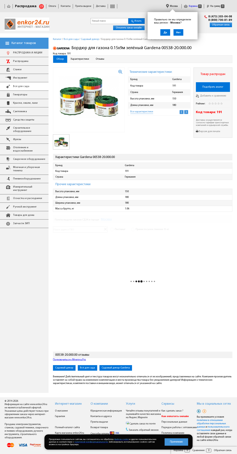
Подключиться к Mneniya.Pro (69, 359)
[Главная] (8, 6)
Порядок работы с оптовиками (179, 427)
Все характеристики (141, 111)
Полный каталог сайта (67, 427)
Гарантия (60, 416)
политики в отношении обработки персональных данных (211, 423)
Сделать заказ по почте (142, 423)
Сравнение (198, 450)
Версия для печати (209, 131)
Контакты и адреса (101, 416)
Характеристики (80, 59)
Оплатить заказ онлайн (129, 27)
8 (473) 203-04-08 (220, 16)
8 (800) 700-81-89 (220, 20)
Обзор (60, 59)
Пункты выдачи (83, 6)
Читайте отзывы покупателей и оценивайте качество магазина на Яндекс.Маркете (143, 414)
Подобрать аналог (212, 87)
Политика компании (172, 433)
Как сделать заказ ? (172, 410)
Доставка (101, 6)
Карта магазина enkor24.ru (69, 433)
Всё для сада (87, 367)
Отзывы (100, 59)
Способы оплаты (100, 433)
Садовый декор (64, 367)
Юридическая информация (106, 410)
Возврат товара (99, 427)
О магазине (61, 410)
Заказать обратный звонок (144, 430)
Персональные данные (174, 422)
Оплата (52, 6)
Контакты (66, 6)
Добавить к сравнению (213, 95)
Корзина (194, 6)
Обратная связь (221, 24)
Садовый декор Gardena (116, 367)
